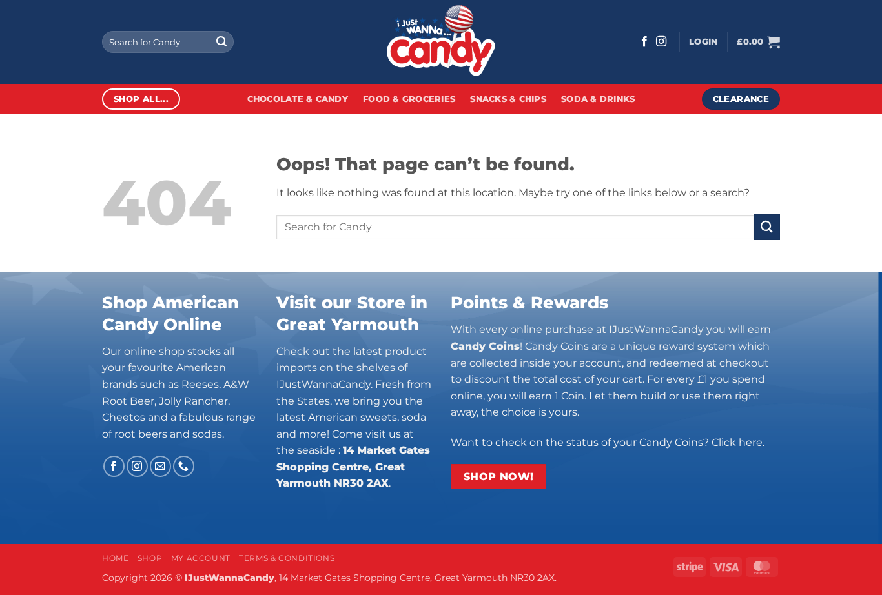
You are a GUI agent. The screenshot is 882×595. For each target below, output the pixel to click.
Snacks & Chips (508, 99)
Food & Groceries (409, 99)
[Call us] (183, 466)
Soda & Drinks (598, 99)
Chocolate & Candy (297, 99)
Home (115, 558)
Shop (150, 558)
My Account (201, 558)
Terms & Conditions (286, 558)
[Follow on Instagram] (661, 42)
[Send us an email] (160, 466)
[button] (703, 42)
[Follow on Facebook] (644, 42)
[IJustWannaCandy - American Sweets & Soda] (441, 42)
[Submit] (221, 42)
